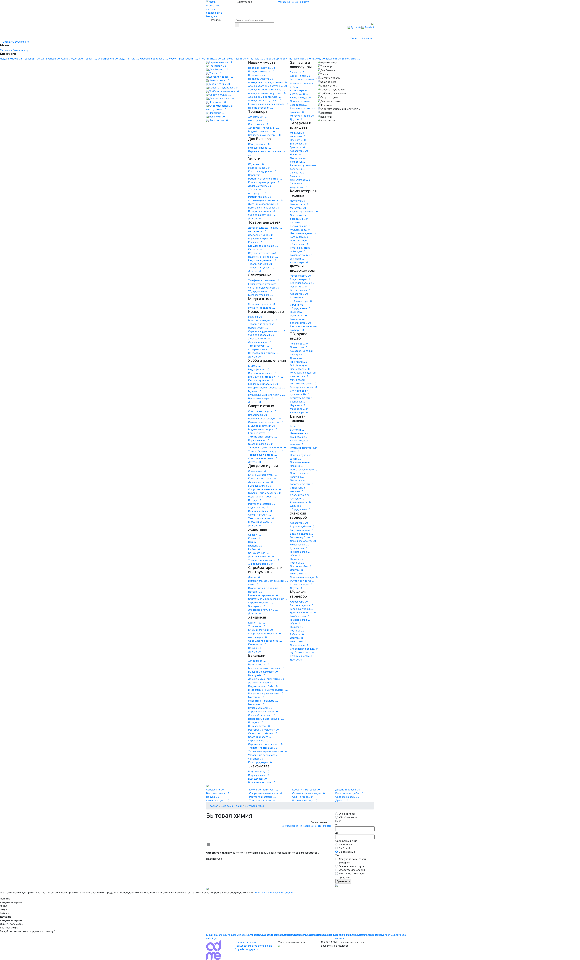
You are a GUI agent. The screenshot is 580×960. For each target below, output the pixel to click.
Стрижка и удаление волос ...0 (266, 331)
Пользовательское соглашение (253, 945)
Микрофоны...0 (299, 408)
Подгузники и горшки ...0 (263, 256)
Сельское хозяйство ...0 (262, 733)
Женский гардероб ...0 (261, 304)
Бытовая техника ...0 (260, 294)
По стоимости (322, 825)
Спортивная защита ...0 (262, 411)
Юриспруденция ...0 (260, 762)
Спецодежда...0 (299, 645)
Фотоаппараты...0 (300, 275)
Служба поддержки (246, 949)
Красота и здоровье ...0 (154, 58)
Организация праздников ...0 (265, 200)
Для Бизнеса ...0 (50, 58)
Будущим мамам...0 (301, 530)
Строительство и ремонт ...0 (265, 744)
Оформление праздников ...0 (265, 640)
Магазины (284, 1)
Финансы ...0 (255, 758)
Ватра (278, 934)
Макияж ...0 (255, 316)
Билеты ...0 (254, 365)
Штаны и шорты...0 (301, 584)
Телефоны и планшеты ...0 (263, 280)
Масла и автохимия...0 (303, 79)
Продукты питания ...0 (261, 211)
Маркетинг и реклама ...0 (263, 700)
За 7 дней (344, 848)
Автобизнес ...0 (257, 660)
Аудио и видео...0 (300, 97)
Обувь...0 (295, 555)
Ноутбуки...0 (297, 200)
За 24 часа (345, 844)
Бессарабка (373, 934)
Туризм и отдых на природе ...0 (267, 447)
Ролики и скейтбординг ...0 (264, 418)
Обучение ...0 (256, 164)
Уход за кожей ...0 (259, 338)
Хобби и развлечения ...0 (183, 58)
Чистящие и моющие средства (351, 875)
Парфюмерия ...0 (258, 327)
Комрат (361, 934)
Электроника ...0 (108, 58)
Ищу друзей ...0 (257, 778)
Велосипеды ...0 (257, 414)
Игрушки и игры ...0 (260, 238)
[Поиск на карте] (330, 829)
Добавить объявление (15, 41)
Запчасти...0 (297, 72)
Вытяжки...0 (297, 429)
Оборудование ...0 (259, 144)
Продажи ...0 (255, 722)
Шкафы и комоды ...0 (260, 521)
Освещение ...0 (257, 471)
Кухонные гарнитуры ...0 (262, 474)
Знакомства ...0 (351, 58)
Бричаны (322, 934)
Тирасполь (255, 934)
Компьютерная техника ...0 (264, 283)
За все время (347, 851)
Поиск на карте (299, 1)
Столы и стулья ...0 (259, 514)
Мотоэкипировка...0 (302, 115)
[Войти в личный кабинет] (373, 34)
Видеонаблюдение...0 (302, 282)
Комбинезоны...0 (299, 544)
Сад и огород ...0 (258, 507)
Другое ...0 (254, 218)
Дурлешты (386, 934)
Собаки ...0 (254, 534)
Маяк (331, 934)
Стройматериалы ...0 (260, 602)
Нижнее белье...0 (300, 551)
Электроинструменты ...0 (263, 609)
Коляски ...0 (255, 242)
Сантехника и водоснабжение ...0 (268, 598)
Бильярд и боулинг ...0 (261, 425)
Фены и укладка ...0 (259, 342)
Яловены (243, 934)
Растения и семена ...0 (261, 503)
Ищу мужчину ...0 (258, 775)
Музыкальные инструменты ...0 (266, 394)
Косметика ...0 (256, 622)
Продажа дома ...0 (259, 75)
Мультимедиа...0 (300, 229)
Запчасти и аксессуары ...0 (264, 134)
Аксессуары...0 (299, 150)
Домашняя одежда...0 (303, 540)
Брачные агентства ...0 (261, 782)
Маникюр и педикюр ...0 (262, 320)
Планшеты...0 (298, 139)
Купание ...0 (255, 249)
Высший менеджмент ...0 (263, 671)
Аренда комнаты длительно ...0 (266, 89)
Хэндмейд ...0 (317, 58)
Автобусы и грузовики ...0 (263, 127)
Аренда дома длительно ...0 (264, 96)
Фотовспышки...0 (300, 290)
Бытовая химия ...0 (259, 485)
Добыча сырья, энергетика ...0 (266, 678)
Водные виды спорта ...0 (262, 429)
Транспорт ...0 (31, 58)
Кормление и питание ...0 (263, 245)
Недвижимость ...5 (11, 58)
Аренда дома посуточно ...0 (264, 100)
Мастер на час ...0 (259, 167)
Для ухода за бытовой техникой (352, 860)
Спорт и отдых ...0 (210, 58)
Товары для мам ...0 (260, 263)
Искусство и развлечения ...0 (265, 693)
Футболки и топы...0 (302, 580)
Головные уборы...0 (301, 537)
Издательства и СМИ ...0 (263, 686)
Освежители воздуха (351, 866)
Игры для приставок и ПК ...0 (265, 376)
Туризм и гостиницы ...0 (262, 747)
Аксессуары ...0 (257, 637)
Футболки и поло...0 (302, 652)
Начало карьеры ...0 (260, 707)
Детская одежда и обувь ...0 (265, 227)
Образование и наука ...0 (263, 711)
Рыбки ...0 (254, 549)
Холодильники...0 (300, 502)
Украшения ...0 (256, 626)
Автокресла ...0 (257, 231)
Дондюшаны (342, 934)
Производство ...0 (259, 726)
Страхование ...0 (258, 740)
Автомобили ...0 (257, 116)
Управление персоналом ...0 (264, 754)
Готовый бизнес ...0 (259, 147)
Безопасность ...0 (258, 664)
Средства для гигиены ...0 (263, 352)
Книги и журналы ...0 (260, 380)
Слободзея (298, 934)
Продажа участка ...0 (261, 78)
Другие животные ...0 (261, 556)
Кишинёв (211, 934)
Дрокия (396, 934)
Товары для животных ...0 (263, 560)
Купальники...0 (298, 548)
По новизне (306, 825)
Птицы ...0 (254, 541)
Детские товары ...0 (85, 58)
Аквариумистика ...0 (260, 563)
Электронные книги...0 (303, 387)
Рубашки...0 (297, 634)
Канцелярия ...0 (257, 644)
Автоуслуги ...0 (257, 193)
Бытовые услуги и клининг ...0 (266, 668)
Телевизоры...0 (299, 343)
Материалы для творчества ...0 (266, 387)
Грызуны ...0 (255, 545)
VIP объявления (348, 817)
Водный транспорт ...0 (261, 131)
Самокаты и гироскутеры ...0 (265, 422)
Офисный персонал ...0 (261, 715)
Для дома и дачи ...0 (234, 58)
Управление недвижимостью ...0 (267, 751)
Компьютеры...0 (299, 204)
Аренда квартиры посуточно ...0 (267, 85)
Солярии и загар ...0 (260, 349)
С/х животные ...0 (258, 552)
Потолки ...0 (255, 591)
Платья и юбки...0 (300, 566)
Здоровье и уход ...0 (260, 234)
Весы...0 (294, 426)
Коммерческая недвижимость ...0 (268, 104)
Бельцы (221, 934)
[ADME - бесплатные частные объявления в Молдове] (218, 8)
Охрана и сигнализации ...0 (264, 492)
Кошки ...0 (254, 538)
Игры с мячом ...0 (258, 440)
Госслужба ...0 (256, 675)
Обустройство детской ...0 (264, 253)
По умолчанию (289, 825)
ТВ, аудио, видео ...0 (260, 291)
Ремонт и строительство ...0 (265, 178)
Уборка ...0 (254, 189)
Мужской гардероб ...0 (261, 307)
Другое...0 (296, 119)
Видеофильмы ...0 (258, 369)
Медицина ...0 (256, 704)
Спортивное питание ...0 (262, 458)
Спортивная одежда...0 (304, 577)
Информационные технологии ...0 (268, 689)
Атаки (353, 934)
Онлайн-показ (347, 813)
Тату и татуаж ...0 (258, 345)
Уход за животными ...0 (262, 214)
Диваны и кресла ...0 (260, 482)
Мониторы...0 (298, 207)
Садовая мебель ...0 (260, 511)
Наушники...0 (298, 405)
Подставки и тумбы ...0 (262, 496)
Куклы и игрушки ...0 (260, 629)
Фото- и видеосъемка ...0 (263, 203)
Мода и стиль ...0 (129, 58)
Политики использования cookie (273, 892)
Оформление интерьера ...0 (264, 489)
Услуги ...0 (67, 58)
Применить (343, 881)
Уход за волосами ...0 (261, 334)
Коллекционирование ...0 (263, 383)
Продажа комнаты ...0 (261, 71)
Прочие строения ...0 (260, 107)
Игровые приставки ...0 (262, 373)
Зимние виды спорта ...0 (262, 436)
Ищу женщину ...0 (258, 771)
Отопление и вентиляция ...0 (265, 588)
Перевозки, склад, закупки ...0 (266, 718)
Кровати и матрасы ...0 (262, 478)
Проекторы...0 (298, 347)
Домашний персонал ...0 (262, 682)
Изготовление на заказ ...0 (264, 207)
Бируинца (311, 934)
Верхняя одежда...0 (301, 533)
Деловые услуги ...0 (260, 185)
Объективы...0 (298, 286)
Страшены (232, 934)
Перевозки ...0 (256, 174)
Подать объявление (362, 38)
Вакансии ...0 (333, 58)
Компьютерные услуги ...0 (263, 182)
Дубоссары (268, 934)
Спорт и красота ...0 (260, 736)
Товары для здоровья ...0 (263, 323)
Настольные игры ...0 (261, 398)
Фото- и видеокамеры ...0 (263, 287)
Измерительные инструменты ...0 (268, 580)
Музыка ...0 (254, 391)
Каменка (287, 934)
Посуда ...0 (254, 500)
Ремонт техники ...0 (260, 196)
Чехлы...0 (295, 154)
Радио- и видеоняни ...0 (262, 260)
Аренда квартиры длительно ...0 (267, 82)
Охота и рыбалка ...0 (260, 443)
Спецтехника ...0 (258, 124)
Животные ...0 (255, 58)
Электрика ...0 (256, 606)
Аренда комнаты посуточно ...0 (267, 93)
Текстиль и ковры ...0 (261, 518)
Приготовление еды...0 (303, 469)
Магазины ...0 (256, 697)
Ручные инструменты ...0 (263, 595)
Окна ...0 (253, 584)
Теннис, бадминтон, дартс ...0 (265, 451)
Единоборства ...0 (258, 432)
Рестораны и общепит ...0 (263, 729)
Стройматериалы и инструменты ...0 (286, 58)
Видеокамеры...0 (300, 279)
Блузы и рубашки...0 (302, 526)
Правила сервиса (245, 942)
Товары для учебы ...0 (261, 267)
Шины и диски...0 (300, 75)
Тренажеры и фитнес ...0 (262, 454)
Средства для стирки (352, 869)
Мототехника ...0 (258, 120)
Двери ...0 (254, 577)
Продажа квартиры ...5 (262, 67)
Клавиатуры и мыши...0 (304, 211)
